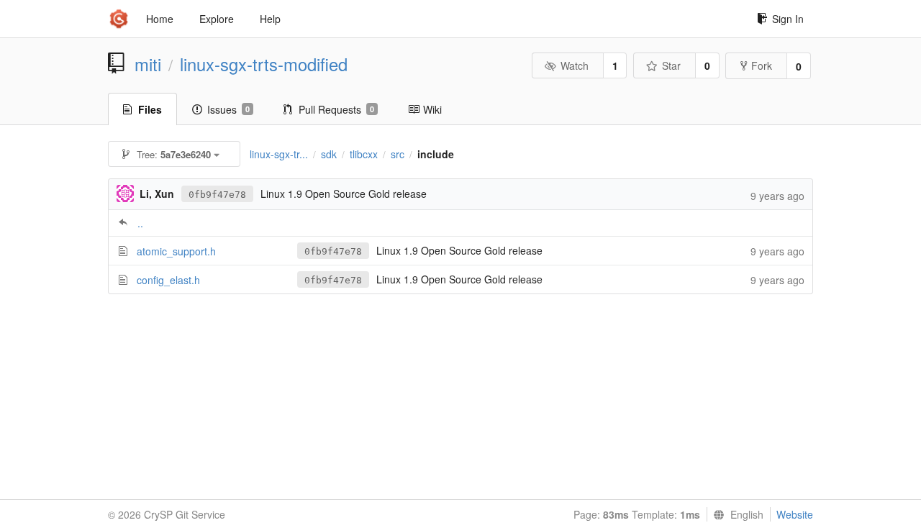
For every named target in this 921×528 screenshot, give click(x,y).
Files (150, 109)
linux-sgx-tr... (279, 154)
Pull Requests (336, 109)
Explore (216, 19)
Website (794, 514)
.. (140, 223)
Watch (575, 65)
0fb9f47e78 (217, 194)
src (397, 154)
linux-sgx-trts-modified (264, 64)
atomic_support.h (176, 251)
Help (270, 19)
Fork (761, 65)
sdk (329, 154)
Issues (228, 109)
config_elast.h (168, 280)
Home (159, 19)
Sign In (788, 19)
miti (148, 64)
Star (671, 65)
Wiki (432, 109)
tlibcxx (364, 154)
